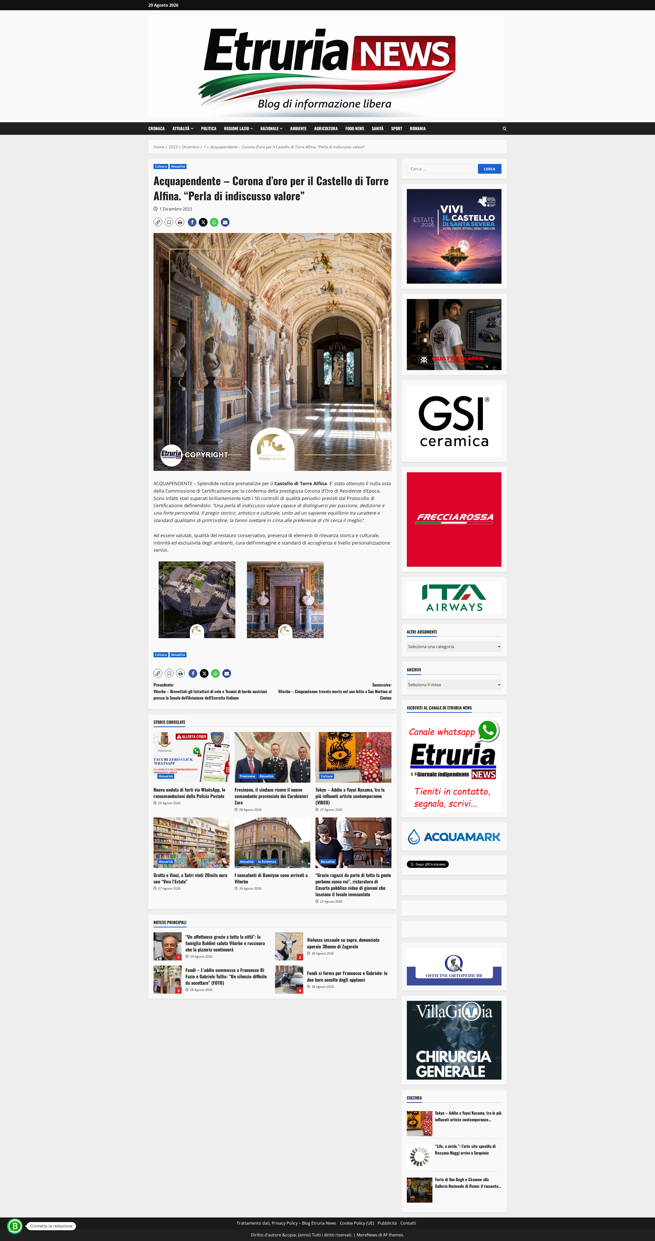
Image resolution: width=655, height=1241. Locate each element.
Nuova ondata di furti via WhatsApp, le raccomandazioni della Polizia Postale (189, 792)
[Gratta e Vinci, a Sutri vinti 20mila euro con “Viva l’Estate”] (192, 842)
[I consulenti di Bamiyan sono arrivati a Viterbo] (273, 842)
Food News (354, 128)
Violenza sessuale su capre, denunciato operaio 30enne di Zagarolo (289, 946)
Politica (208, 128)
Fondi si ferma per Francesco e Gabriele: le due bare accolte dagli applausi (289, 980)
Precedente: (210, 691)
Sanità (378, 128)
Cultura (161, 166)
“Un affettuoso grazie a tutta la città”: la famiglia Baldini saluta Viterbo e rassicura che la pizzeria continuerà (168, 946)
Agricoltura (326, 128)
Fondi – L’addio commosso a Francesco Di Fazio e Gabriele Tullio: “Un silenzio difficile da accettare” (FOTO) (168, 980)
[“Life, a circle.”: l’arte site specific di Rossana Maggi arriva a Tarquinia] (419, 1156)
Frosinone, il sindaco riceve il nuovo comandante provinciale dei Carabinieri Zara (271, 796)
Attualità (181, 128)
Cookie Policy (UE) (357, 1223)
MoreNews (367, 1235)
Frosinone (247, 776)
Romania (418, 128)
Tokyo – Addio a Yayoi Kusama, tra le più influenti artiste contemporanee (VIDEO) (350, 796)
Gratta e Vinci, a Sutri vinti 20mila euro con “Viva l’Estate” (190, 878)
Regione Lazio (236, 128)
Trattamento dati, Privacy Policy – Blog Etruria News (286, 1223)
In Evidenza (267, 861)
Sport (396, 128)
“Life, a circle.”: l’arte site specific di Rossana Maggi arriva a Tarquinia (465, 1149)
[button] (505, 129)
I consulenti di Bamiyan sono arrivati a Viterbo (271, 878)
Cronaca (156, 128)
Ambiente (298, 128)
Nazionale (269, 128)
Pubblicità (387, 1223)
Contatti (408, 1223)
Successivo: (334, 691)
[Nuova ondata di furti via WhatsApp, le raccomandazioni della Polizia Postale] (192, 757)
